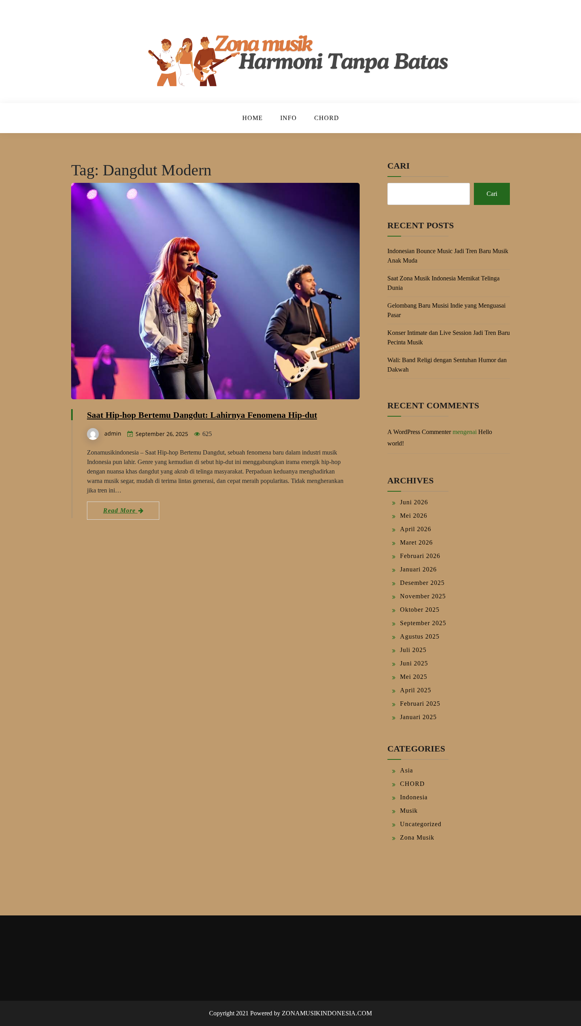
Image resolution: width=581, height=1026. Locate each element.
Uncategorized (420, 824)
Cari (398, 166)
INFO (288, 118)
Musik (409, 810)
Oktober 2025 (420, 609)
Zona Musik (417, 837)
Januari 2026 (418, 569)
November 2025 (423, 596)
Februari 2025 (420, 703)
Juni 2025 (414, 663)
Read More (120, 510)
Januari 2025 (418, 717)
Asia (406, 770)
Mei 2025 (413, 676)
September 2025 (423, 623)
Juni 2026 (414, 502)
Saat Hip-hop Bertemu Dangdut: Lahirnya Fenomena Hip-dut (202, 415)
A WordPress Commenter (419, 431)
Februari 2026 (420, 555)
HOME (252, 118)
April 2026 (415, 529)
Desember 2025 (422, 582)
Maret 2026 (416, 542)
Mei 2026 (413, 515)
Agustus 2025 (420, 636)
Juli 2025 (413, 649)
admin (112, 433)
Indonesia (414, 797)
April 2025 (415, 690)
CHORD (326, 118)
